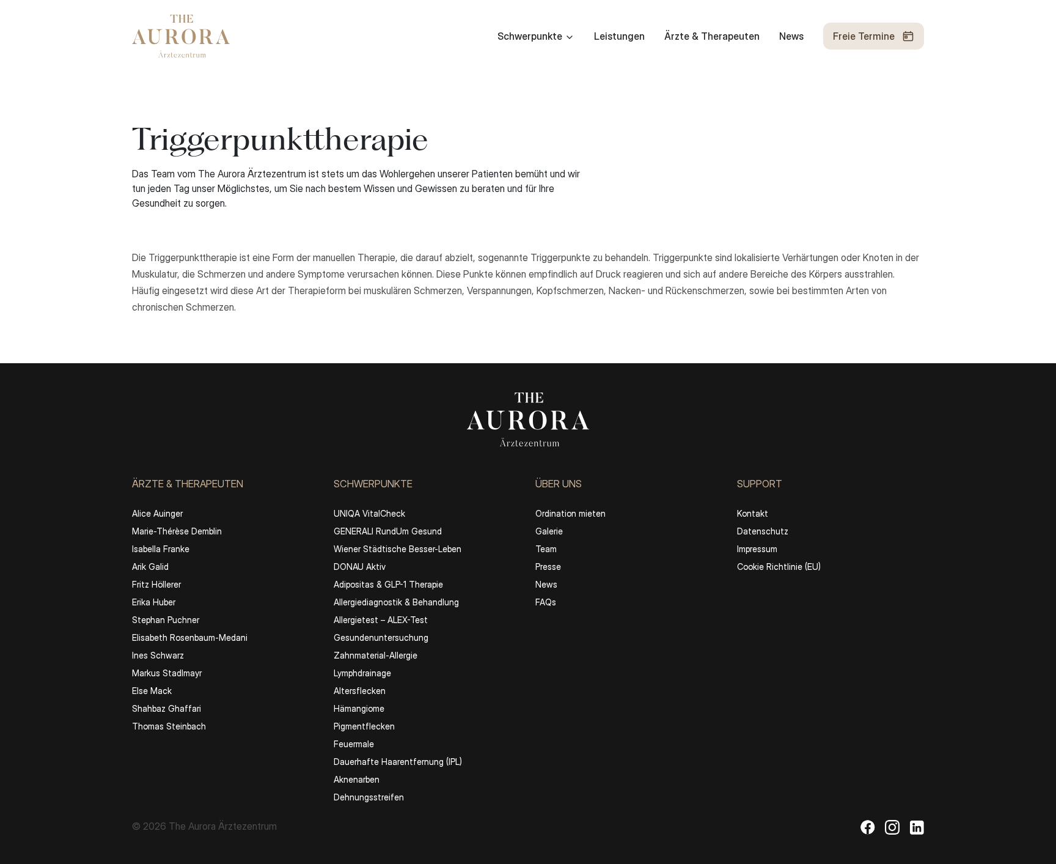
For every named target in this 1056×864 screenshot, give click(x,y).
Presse (548, 566)
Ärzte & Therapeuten (712, 36)
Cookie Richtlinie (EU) (779, 566)
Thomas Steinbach (169, 726)
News (791, 36)
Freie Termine (864, 36)
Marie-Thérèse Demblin (177, 531)
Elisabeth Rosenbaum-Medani (190, 637)
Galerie (549, 531)
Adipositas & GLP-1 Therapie (388, 584)
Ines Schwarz (158, 655)
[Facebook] (867, 827)
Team (546, 549)
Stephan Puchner (165, 620)
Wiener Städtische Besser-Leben (397, 549)
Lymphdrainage (362, 673)
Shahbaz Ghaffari (166, 708)
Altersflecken (360, 690)
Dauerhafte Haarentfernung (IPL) (398, 761)
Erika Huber (153, 602)
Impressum (757, 549)
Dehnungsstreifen (369, 797)
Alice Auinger (157, 513)
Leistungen (619, 36)
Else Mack (152, 690)
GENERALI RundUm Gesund (388, 531)
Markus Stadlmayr (167, 673)
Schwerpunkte (529, 36)
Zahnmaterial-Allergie (375, 655)
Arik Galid (150, 566)
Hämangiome (359, 708)
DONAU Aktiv (360, 566)
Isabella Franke (160, 549)
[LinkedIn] (916, 827)
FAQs (545, 602)
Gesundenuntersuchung (381, 637)
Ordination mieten (570, 513)
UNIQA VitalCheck (369, 513)
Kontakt (752, 513)
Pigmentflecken (364, 726)
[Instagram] (892, 827)
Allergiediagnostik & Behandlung (396, 602)
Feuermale (354, 744)
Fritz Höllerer (156, 584)
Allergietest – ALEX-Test (381, 620)
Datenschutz (762, 531)
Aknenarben (357, 779)
